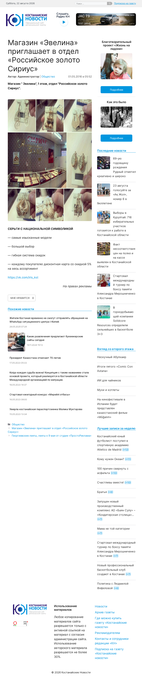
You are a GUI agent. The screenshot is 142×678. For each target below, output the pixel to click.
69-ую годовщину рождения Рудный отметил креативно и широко (116, 167)
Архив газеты (105, 612)
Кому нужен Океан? (110, 459)
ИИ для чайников (109, 380)
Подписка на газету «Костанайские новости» (109, 653)
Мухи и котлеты (108, 390)
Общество (48, 76)
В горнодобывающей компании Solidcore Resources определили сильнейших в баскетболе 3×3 (115, 321)
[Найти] (109, 3)
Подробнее (116, 89)
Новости (101, 606)
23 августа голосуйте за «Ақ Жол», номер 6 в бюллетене (114, 194)
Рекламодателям (107, 633)
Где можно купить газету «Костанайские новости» (111, 622)
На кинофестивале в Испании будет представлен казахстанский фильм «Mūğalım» (112, 408)
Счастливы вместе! (110, 482)
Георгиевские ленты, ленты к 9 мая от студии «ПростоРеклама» (51, 435)
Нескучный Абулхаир (111, 357)
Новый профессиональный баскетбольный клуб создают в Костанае (115, 570)
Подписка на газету (125, 3)
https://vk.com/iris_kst (23, 277)
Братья (102, 492)
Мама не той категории (113, 528)
